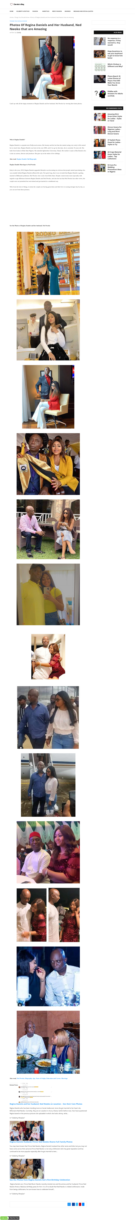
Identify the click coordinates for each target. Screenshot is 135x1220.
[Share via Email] (83, 1204)
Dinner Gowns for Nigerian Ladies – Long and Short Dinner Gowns (115, 130)
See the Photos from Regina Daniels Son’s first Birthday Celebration (40, 1180)
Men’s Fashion (57, 11)
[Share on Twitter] (77, 1204)
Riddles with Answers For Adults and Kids (115, 93)
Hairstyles (45, 11)
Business (68, 11)
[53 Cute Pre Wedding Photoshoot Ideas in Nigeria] (100, 168)
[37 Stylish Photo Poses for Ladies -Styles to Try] (100, 143)
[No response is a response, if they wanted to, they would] (100, 41)
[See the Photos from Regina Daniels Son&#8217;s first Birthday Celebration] (27, 1160)
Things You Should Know (22, 17)
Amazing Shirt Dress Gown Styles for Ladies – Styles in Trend (115, 117)
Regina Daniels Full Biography (27, 159)
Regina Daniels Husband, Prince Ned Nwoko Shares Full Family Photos (41, 1142)
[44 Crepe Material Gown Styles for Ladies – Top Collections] (100, 155)
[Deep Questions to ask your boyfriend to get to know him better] (100, 54)
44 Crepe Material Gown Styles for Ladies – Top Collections (114, 155)
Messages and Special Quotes (83, 11)
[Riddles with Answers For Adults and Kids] (100, 94)
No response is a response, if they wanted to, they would (114, 41)
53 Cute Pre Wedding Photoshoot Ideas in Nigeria (114, 168)
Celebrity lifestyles (22, 11)
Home (11, 11)
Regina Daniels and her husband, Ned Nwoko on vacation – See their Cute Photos (46, 1104)
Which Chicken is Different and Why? (115, 65)
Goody (19, 32)
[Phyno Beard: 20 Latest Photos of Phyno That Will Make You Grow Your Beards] (100, 79)
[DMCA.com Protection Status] (10, 1217)
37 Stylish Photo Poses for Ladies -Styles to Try (114, 142)
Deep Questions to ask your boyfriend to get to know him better (115, 54)
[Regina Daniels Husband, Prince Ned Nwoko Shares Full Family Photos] (27, 1122)
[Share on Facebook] (73, 1204)
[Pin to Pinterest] (80, 1204)
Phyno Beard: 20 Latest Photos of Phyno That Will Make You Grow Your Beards (114, 80)
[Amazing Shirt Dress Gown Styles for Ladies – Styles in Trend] (100, 117)
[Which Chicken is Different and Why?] (100, 67)
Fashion (35, 11)
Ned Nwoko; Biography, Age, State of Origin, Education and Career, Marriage (42, 1078)
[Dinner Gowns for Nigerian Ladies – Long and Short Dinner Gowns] (100, 130)
